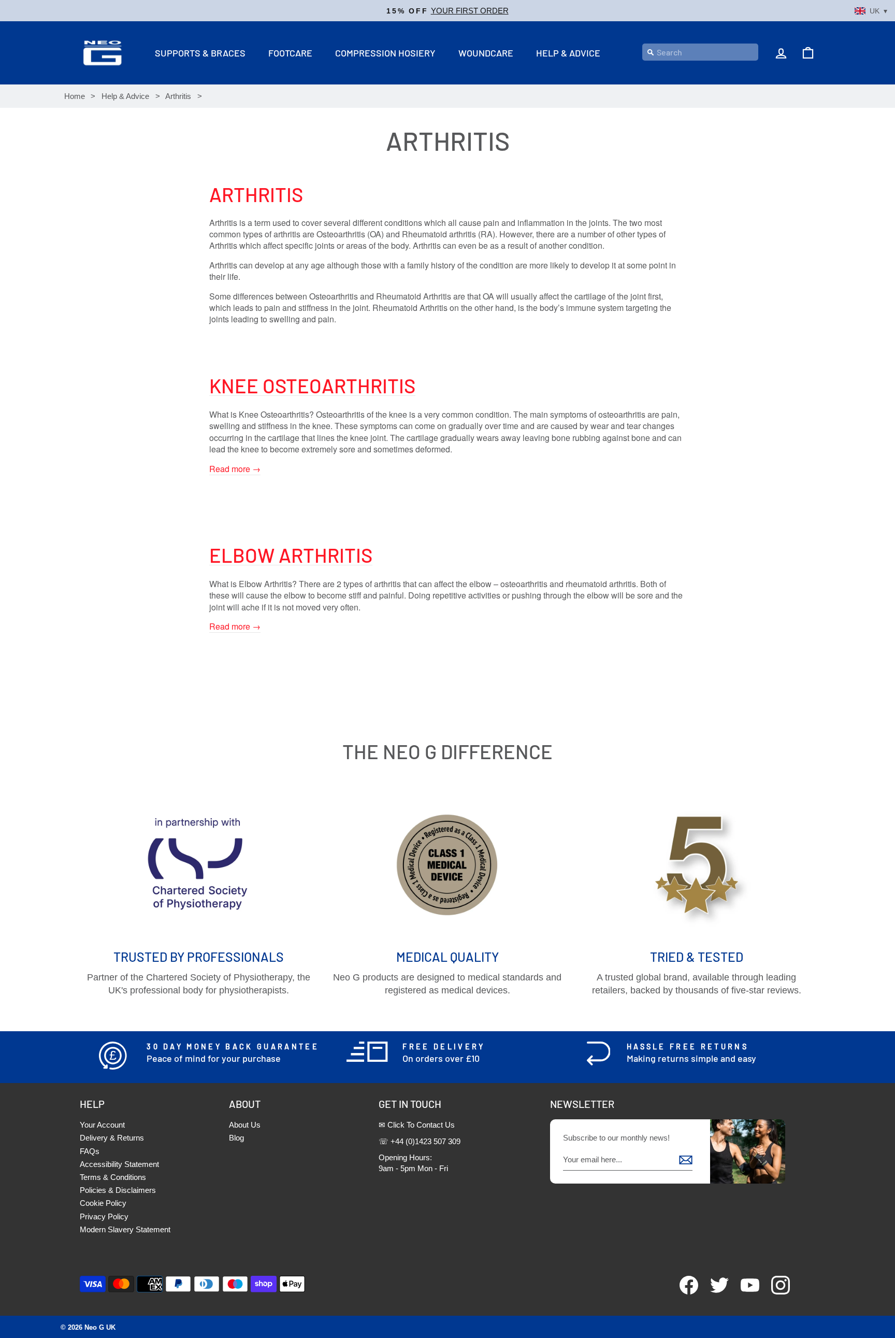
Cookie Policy (103, 1203)
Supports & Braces (200, 53)
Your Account (102, 1124)
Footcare (290, 53)
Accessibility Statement (119, 1164)
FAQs (89, 1151)
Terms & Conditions (113, 1177)
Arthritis (178, 96)
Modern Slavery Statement (125, 1229)
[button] (447, 10)
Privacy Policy (104, 1216)
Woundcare (485, 53)
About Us (245, 1124)
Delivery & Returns (112, 1137)
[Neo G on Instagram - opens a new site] (776, 1291)
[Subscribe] (685, 1159)
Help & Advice (568, 53)
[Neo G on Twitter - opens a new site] (715, 1291)
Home (74, 96)
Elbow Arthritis (290, 555)
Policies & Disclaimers (118, 1190)
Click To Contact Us (421, 1124)
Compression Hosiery (385, 53)
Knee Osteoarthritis (312, 386)
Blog (236, 1137)
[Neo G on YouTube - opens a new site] (745, 1291)
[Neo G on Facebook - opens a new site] (684, 1291)
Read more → (235, 469)
